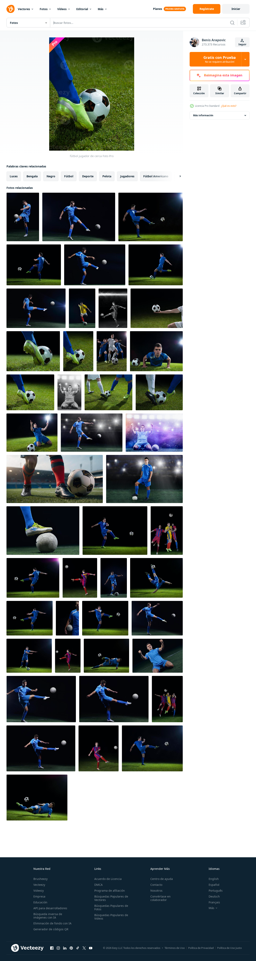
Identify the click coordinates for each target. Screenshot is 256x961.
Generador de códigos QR (50, 929)
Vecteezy (39, 885)
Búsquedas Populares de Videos (111, 916)
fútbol (68, 176)
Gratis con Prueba (219, 59)
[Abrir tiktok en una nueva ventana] (77, 947)
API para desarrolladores (50, 908)
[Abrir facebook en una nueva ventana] (51, 947)
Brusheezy (40, 879)
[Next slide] (176, 176)
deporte (87, 176)
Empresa (39, 896)
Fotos (44, 9)
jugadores (127, 176)
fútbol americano (155, 176)
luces (14, 176)
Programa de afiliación (109, 890)
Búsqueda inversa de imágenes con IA (47, 915)
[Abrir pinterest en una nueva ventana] (71, 947)
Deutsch (214, 896)
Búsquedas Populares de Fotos (111, 907)
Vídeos (62, 9)
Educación (40, 902)
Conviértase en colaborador (160, 898)
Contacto (156, 885)
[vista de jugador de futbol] (22, 217)
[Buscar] (232, 22)
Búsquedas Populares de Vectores (111, 898)
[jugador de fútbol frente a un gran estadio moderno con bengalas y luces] (69, 392)
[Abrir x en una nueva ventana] (84, 947)
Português (216, 890)
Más (100, 9)
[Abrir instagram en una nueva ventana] (58, 947)
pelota (106, 176)
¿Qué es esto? (228, 106)
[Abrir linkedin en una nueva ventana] (64, 947)
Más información (203, 115)
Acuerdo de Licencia (108, 879)
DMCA (98, 885)
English (214, 879)
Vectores (24, 9)
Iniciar (236, 9)
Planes (157, 9)
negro (51, 176)
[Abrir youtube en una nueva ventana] (90, 947)
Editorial (82, 9)
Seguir (242, 44)
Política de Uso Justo (229, 948)
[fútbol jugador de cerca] (157, 308)
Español (214, 885)
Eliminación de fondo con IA (52, 923)
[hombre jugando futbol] (113, 308)
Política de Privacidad (201, 948)
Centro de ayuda (161, 879)
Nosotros (156, 890)
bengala (32, 176)
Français (214, 902)
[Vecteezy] (10, 9)
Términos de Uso (175, 948)
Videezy (38, 890)
